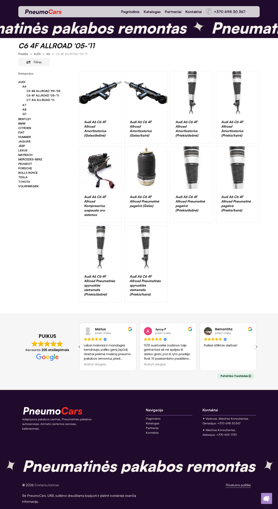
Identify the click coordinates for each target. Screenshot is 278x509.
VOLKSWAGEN (28, 186)
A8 (24, 109)
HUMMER (24, 137)
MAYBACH (25, 155)
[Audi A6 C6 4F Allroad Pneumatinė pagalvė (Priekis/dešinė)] (191, 167)
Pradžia (23, 54)
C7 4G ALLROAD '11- (40, 100)
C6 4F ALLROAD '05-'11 (42, 95)
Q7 (24, 114)
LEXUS (22, 150)
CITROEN (24, 128)
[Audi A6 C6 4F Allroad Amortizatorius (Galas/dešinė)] (100, 92)
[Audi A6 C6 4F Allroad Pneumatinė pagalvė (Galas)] (146, 167)
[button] (256, 347)
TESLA (22, 177)
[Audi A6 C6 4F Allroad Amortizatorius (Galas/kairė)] (146, 92)
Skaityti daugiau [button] (95, 364)
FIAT (21, 132)
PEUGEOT (25, 163)
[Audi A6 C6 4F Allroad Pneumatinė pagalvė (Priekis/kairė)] (237, 167)
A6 (48, 54)
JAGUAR (24, 141)
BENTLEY (24, 119)
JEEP (21, 146)
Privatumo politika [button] (238, 485)
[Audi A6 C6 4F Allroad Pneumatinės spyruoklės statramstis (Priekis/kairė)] (146, 247)
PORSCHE (25, 168)
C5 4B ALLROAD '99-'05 (43, 91)
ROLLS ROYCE (28, 172)
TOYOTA (24, 181)
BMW (21, 123)
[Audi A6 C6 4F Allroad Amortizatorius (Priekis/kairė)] (237, 92)
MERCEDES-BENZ (30, 159)
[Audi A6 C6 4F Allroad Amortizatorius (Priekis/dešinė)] (191, 92)
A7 (24, 105)
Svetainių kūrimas (47, 485)
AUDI (37, 54)
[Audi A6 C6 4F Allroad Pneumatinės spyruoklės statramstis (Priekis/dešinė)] (100, 247)
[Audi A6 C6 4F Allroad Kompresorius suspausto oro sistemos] (100, 167)
